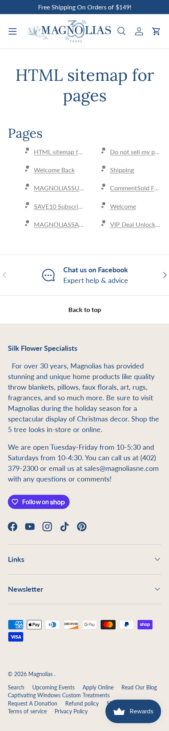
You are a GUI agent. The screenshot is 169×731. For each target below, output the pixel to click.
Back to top (84, 309)
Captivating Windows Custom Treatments (59, 695)
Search (16, 687)
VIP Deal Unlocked (136, 224)
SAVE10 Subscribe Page (67, 206)
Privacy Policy (71, 711)
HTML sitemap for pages (67, 151)
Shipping (122, 169)
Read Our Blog (139, 687)
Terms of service (27, 711)
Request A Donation (32, 703)
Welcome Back (54, 169)
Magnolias (41, 674)
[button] (156, 31)
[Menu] (12, 31)
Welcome (123, 206)
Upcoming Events (53, 687)
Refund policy (82, 703)
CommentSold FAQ (136, 187)
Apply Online (98, 687)
